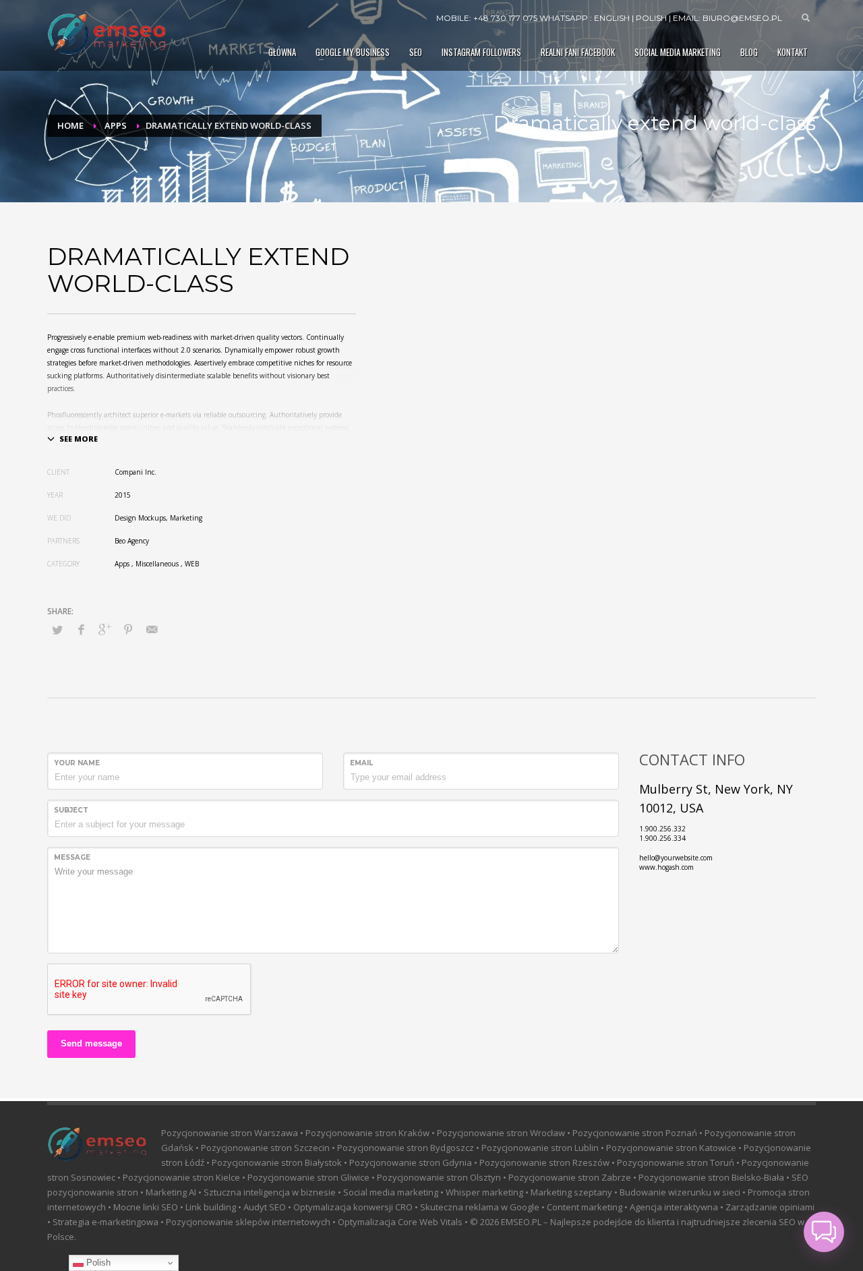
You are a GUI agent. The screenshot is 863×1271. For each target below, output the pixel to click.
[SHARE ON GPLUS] (104, 629)
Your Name (77, 763)
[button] (824, 1232)
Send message (91, 1043)
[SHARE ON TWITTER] (57, 630)
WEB (192, 563)
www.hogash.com (666, 867)
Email (361, 763)
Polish (97, 1263)
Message (72, 857)
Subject (71, 810)
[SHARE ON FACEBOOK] (81, 629)
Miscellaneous (157, 563)
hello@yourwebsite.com (676, 857)
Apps (122, 563)
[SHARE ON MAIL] (152, 629)
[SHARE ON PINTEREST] (128, 629)
